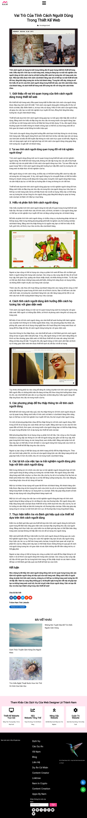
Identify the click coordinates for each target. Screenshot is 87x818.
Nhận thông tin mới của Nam (38, 800)
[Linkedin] (33, 810)
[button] (11, 598)
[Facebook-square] (33, 813)
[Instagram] (45, 810)
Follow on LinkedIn (18, 607)
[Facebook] (37, 810)
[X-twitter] (41, 810)
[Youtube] (52, 810)
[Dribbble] (49, 810)
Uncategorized (44, 25)
